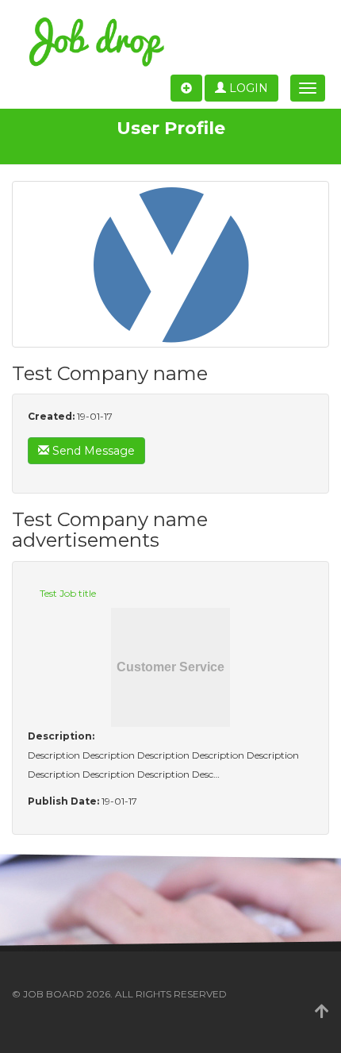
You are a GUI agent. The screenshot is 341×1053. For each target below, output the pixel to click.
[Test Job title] (170, 667)
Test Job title (68, 593)
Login (247, 88)
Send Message (92, 451)
